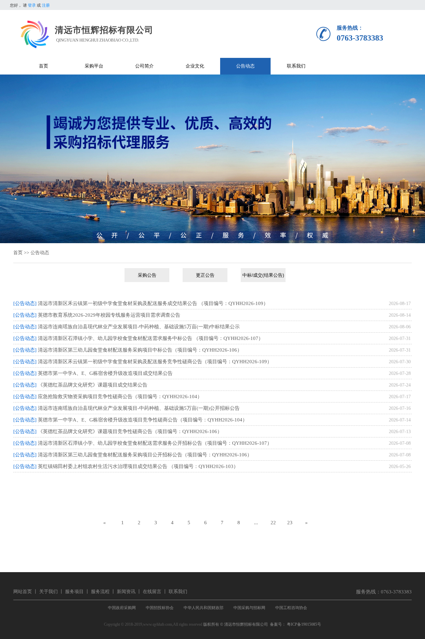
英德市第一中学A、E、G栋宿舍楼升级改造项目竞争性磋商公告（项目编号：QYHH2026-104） (142, 419)
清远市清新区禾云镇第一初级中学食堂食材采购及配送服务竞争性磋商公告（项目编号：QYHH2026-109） (155, 361)
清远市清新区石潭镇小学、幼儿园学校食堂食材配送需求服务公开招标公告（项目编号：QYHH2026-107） (155, 443)
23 (290, 522)
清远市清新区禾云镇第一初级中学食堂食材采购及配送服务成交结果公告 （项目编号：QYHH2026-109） (153, 303)
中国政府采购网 (122, 607)
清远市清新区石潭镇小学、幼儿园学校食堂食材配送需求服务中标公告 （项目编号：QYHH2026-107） (150, 338)
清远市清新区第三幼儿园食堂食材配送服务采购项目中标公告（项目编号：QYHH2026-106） (140, 350)
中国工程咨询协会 (291, 607)
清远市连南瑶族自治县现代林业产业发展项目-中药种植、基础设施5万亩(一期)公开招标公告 (139, 408)
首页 (18, 252)
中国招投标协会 (160, 607)
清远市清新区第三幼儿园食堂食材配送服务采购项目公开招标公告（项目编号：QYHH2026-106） (145, 454)
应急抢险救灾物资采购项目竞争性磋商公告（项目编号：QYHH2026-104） (120, 396)
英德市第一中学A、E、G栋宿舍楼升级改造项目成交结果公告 (105, 373)
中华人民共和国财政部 (203, 607)
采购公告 (147, 275)
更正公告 (205, 275)
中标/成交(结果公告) (263, 275)
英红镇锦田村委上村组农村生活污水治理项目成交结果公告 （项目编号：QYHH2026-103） (138, 466)
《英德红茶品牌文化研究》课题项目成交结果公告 (92, 385)
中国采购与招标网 (249, 607)
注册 (46, 5)
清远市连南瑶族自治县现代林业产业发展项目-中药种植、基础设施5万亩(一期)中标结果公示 (139, 326)
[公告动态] (25, 303)
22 (273, 522)
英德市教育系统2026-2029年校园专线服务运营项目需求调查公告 (109, 315)
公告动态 (40, 252)
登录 (32, 5)
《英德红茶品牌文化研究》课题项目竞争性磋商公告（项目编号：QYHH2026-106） (130, 431)
